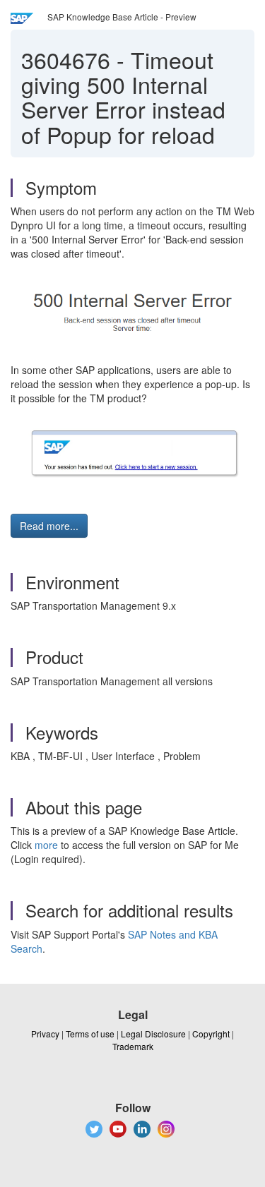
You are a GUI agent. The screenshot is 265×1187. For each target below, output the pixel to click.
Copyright (211, 1034)
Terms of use (90, 1034)
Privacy (45, 1034)
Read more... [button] (49, 526)
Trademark (132, 1046)
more (46, 845)
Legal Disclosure (153, 1034)
